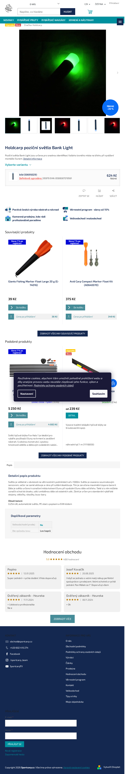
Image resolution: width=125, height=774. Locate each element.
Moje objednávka (74, 701)
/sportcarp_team (19, 660)
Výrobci (70, 657)
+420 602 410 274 (19, 647)
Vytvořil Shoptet (112, 767)
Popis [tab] (9, 465)
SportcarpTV (16, 666)
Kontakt (70, 685)
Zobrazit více (62, 618)
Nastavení (26, 393)
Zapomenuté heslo (14, 754)
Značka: (33, 25)
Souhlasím (98, 393)
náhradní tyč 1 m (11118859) (80, 444)
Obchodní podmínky (76, 646)
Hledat (68, 11)
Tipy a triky (71, 696)
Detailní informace (32, 158)
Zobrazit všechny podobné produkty (62, 455)
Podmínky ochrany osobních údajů (54, 385)
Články (69, 663)
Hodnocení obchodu (62, 551)
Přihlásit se (14, 744)
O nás (33, 4)
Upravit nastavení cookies (76, 767)
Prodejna (70, 668)
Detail (72, 415)
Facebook (15, 653)
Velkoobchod (72, 690)
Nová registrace (13, 750)
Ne (41, 525)
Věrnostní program (75, 679)
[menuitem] (8, 20)
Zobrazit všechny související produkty (62, 333)
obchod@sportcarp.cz (21, 641)
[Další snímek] (117, 73)
